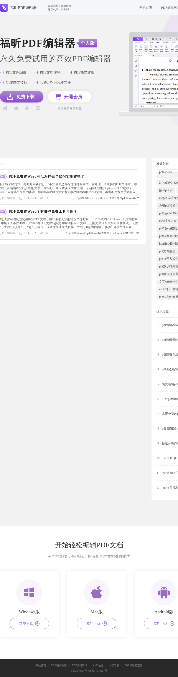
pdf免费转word (86, 198)
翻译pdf (166, 190)
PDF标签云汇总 (133, 665)
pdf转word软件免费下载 (125, 233)
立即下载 (26, 623)
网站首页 (145, 7)
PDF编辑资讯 (79, 665)
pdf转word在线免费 (98, 233)
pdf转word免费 (106, 198)
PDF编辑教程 (59, 665)
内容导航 (114, 665)
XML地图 (98, 665)
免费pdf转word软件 (128, 198)
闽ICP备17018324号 (96, 670)
